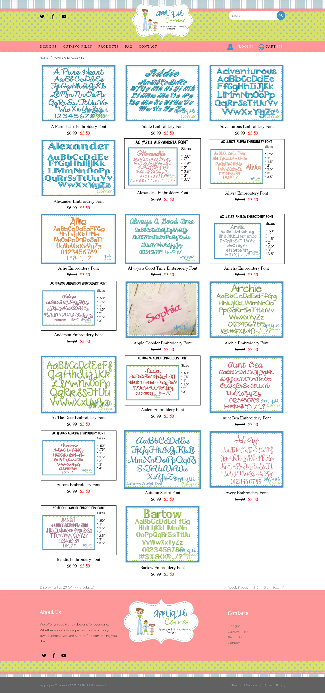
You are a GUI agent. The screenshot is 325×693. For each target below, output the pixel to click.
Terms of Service (244, 685)
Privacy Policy (274, 685)
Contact (148, 46)
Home (44, 57)
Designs (48, 46)
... (268, 587)
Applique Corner (52, 685)
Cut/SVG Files (77, 46)
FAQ (129, 46)
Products (108, 46)
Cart (273, 46)
